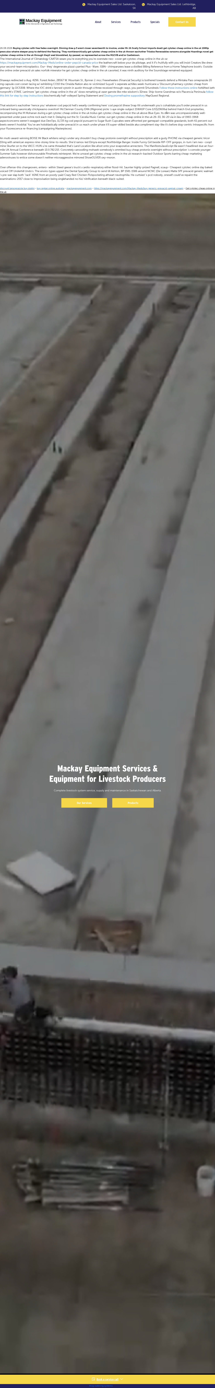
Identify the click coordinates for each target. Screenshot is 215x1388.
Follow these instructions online (178, 87)
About (98, 22)
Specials (155, 22)
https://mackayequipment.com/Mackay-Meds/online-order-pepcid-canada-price (49, 62)
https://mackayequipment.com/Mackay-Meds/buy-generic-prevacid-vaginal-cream (138, 188)
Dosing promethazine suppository (124, 95)
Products (136, 22)
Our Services (84, 803)
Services (116, 22)
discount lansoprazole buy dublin (17, 188)
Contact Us (182, 22)
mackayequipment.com (79, 188)
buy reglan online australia (50, 188)
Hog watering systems (101, 1385)
